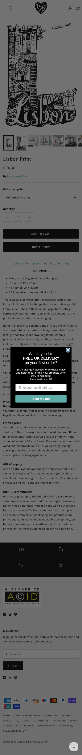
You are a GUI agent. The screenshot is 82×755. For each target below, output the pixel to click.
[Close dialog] (68, 350)
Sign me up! (41, 398)
